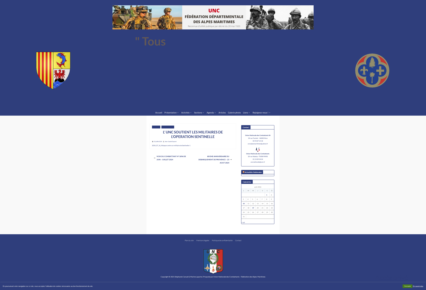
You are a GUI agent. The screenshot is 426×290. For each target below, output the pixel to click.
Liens (245, 112)
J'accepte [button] (407, 286)
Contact (238, 240)
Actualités (156, 127)
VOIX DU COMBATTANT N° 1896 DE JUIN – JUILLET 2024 (171, 158)
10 (244, 203)
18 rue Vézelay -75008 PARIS (258, 156)
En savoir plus (418, 286)
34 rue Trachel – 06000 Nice (257, 138)
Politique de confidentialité (222, 240)
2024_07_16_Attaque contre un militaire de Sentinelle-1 (171, 145)
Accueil (158, 112)
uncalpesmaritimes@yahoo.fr (258, 144)
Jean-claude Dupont (171, 141)
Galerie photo (234, 112)
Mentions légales (202, 240)
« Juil (243, 222)
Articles (222, 112)
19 (253, 208)
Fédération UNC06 (167, 127)
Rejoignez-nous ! (260, 112)
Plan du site (189, 240)
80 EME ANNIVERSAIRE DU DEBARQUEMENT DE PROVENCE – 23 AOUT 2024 (213, 159)
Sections (198, 112)
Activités (185, 112)
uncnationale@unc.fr (258, 162)
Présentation (170, 112)
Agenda (210, 112)
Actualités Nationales (253, 172)
